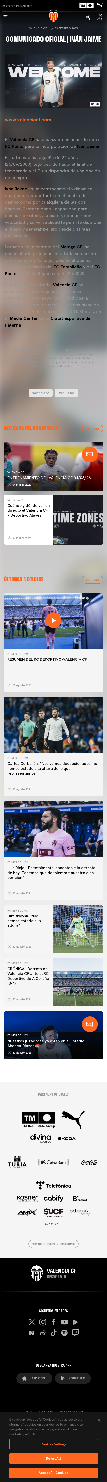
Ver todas (92, 428)
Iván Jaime (66, 392)
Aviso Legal (46, 1412)
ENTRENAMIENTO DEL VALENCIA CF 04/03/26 (49, 477)
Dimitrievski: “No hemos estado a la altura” (24, 920)
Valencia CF (38, 28)
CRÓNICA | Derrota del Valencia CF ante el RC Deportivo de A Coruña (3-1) (28, 976)
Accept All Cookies (53, 1473)
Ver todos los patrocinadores (53, 1244)
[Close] (99, 1420)
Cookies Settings (53, 1444)
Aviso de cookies (71, 1412)
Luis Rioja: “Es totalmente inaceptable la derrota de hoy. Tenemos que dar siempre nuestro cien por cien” (51, 872)
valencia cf (40, 392)
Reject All (53, 1458)
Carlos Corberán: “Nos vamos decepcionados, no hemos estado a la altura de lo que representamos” (52, 768)
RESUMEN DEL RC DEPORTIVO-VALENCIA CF (47, 659)
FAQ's (28, 1412)
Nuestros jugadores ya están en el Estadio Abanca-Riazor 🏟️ (45, 1043)
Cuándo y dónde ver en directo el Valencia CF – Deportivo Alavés (28, 510)
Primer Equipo (17, 654)
